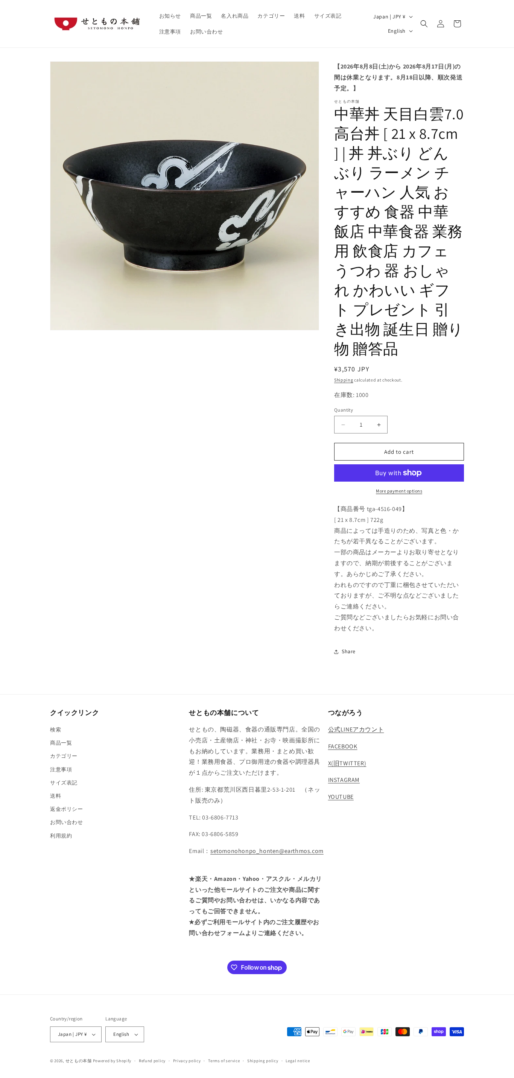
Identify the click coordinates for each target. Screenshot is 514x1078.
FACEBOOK (342, 746)
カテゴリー (64, 756)
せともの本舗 (78, 1060)
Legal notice (298, 1060)
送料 (55, 795)
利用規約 (61, 835)
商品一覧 (61, 742)
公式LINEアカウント (356, 729)
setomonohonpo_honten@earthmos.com (267, 851)
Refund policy (152, 1060)
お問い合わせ (66, 822)
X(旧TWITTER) (347, 763)
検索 (55, 729)
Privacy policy (187, 1060)
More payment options (399, 491)
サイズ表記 (64, 782)
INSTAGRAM (344, 780)
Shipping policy (262, 1060)
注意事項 (61, 769)
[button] (424, 23)
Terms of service (224, 1060)
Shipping (343, 380)
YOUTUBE (341, 797)
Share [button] (349, 651)
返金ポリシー (66, 809)
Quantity (343, 410)
